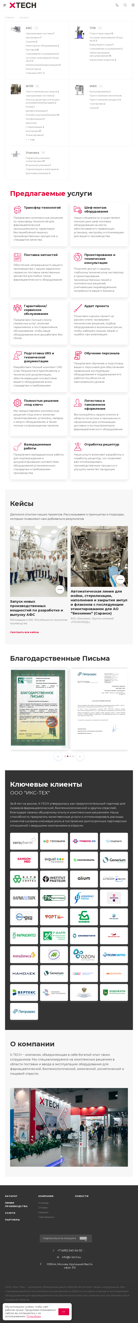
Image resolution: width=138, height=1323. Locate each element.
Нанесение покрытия (103, 59)
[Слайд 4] (73, 756)
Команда (43, 1202)
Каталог (11, 1196)
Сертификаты (46, 1217)
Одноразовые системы (40, 33)
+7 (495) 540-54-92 (69, 1250)
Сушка (94, 107)
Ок (63, 1312)
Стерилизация (35, 127)
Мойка (30, 106)
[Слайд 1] (65, 756)
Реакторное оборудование (42, 45)
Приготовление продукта (105, 99)
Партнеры (12, 1219)
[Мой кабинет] (133, 5)
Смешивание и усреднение (42, 53)
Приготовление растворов (42, 91)
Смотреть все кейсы (24, 632)
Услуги (10, 1213)
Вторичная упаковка (38, 165)
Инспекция (33, 131)
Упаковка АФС (35, 73)
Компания (45, 1196)
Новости (82, 1196)
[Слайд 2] (67, 756)
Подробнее (33, 1316)
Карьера (43, 1212)
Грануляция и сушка (101, 44)
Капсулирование (100, 91)
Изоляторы (33, 69)
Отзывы (42, 1207)
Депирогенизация (37, 110)
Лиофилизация (35, 118)
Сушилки (31, 41)
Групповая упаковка (38, 173)
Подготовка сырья (101, 33)
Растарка (32, 49)
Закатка (31, 123)
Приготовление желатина (106, 95)
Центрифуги (33, 37)
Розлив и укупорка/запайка (42, 114)
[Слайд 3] (70, 756)
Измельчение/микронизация (43, 64)
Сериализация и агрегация (42, 169)
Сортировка (97, 103)
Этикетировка (35, 135)
